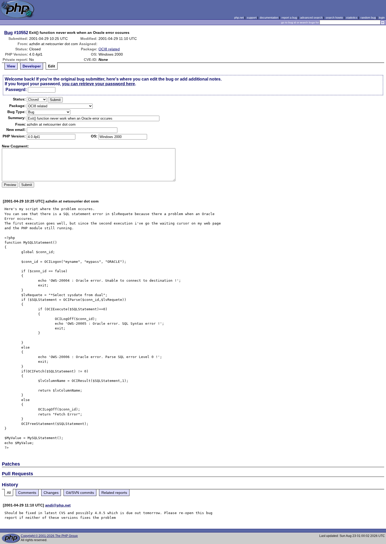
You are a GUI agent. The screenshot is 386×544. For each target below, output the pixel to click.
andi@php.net (58, 505)
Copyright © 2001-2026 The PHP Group (49, 536)
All (9, 492)
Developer (32, 66)
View (11, 66)
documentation (269, 17)
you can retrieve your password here (98, 84)
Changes (51, 492)
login (382, 17)
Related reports (114, 492)
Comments (27, 492)
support (252, 17)
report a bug (289, 17)
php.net (239, 17)
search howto (334, 17)
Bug (8, 32)
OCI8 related (109, 49)
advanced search (311, 17)
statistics (351, 17)
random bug (368, 17)
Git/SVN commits (80, 492)
